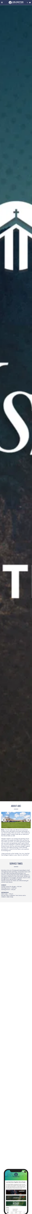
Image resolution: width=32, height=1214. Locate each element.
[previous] (4, 820)
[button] (1, 2)
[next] (28, 820)
